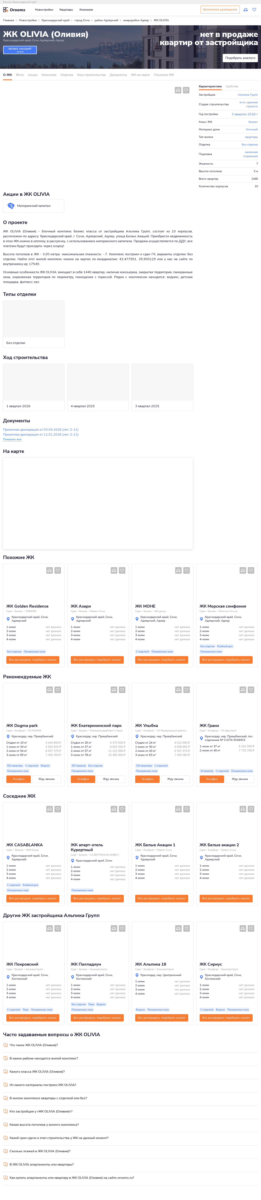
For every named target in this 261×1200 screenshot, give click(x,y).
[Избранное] (254, 10)
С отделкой (142, 651)
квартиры (251, 137)
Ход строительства (91, 75)
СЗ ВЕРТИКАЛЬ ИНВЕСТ (104, 854)
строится (252, 106)
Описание (48, 75)
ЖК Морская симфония (223, 606)
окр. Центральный (169, 975)
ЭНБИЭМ (31, 611)
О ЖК (7, 75)
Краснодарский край (24, 2)
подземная (250, 156)
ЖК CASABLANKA (24, 845)
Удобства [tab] (232, 86)
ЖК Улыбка (146, 725)
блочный (252, 129)
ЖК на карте (140, 75)
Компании (86, 10)
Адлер (59, 40)
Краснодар (19, 736)
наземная (251, 152)
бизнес (253, 122)
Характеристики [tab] (210, 86)
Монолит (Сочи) (228, 611)
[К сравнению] (245, 10)
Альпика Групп (248, 95)
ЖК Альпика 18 (150, 964)
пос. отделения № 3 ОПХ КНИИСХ (229, 738)
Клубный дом (225, 646)
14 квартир (206, 771)
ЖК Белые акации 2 (219, 845)
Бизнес (19, 611)
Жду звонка (47, 779)
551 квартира (15, 765)
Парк (26, 1009)
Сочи (35, 40)
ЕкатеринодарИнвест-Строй (106, 730)
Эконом (19, 850)
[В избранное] (186, 90)
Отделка (66, 75)
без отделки (250, 144)
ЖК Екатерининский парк (96, 725)
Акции (33, 75)
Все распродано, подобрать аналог (33, 660)
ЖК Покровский (22, 964)
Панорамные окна (34, 651)
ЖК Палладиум (86, 964)
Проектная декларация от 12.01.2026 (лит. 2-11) (41, 434)
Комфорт (20, 730)
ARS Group (32, 850)
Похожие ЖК (164, 75)
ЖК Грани (209, 725)
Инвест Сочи (97, 611)
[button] (7, 582)
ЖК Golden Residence (27, 606)
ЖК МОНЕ (145, 606)
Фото (20, 75)
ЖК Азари (81, 606)
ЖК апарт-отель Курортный (87, 847)
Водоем (45, 765)
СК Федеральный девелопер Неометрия (173, 730)
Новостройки (44, 10)
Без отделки (14, 651)
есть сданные (249, 102)
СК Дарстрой (228, 730)
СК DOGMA (34, 730)
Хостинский (19, 979)
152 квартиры (144, 765)
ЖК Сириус (211, 964)
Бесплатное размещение (220, 9)
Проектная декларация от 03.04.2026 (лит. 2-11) (41, 429)
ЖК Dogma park (22, 725)
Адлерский (47, 40)
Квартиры (66, 10)
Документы (118, 75)
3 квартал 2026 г (245, 114)
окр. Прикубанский (40, 736)
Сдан (9, 611)
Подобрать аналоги (240, 58)
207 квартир (79, 765)
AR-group (160, 611)
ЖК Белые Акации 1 (155, 845)
